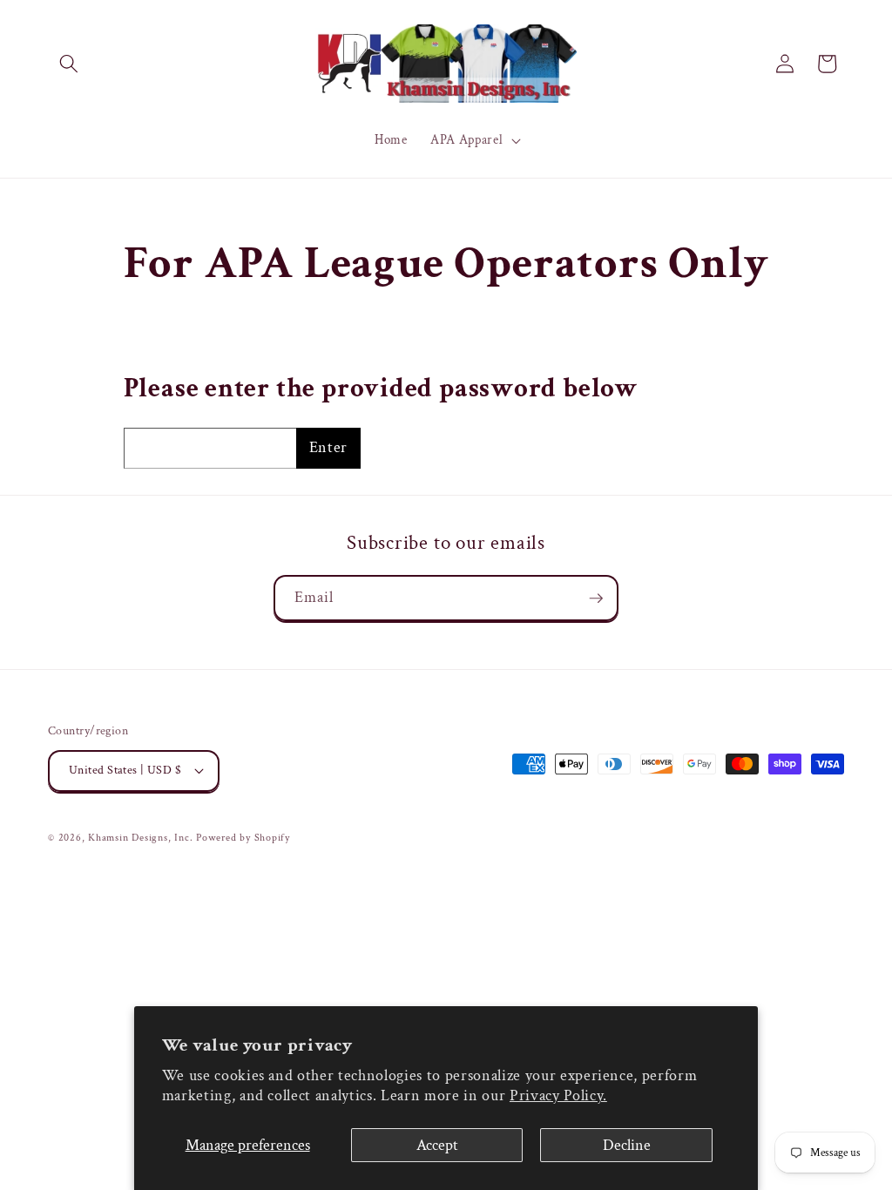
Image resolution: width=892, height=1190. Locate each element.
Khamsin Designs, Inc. (140, 837)
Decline (627, 1145)
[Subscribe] (596, 598)
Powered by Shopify (243, 837)
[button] (69, 64)
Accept (437, 1145)
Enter (328, 447)
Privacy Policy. (558, 1095)
